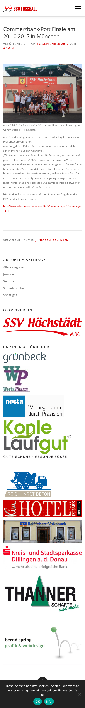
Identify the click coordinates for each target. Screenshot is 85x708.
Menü (77, 8)
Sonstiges (10, 295)
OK (38, 701)
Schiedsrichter (13, 288)
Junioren (43, 240)
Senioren (60, 240)
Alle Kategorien (14, 267)
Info (49, 701)
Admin (8, 48)
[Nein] (79, 694)
